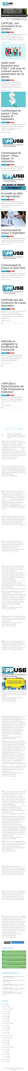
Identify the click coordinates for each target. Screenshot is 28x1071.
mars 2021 (5, 1044)
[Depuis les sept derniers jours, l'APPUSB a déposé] (14, 753)
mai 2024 (5, 1021)
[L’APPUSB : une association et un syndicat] (13, 51)
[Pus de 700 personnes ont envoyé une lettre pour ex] (14, 577)
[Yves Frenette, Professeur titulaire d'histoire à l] (14, 702)
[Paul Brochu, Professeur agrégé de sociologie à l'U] (14, 778)
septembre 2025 (7, 1009)
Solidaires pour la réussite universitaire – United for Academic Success (12, 993)
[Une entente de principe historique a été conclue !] (14, 502)
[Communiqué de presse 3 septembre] (13, 253)
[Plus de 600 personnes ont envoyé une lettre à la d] (14, 803)
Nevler (10, 1068)
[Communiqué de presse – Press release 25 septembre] (13, 141)
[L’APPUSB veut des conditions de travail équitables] (13, 330)
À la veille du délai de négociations (12, 195)
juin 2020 (5, 1049)
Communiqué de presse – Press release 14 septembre (11, 157)
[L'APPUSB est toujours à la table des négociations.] (14, 878)
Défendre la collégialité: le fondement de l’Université (9, 345)
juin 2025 (5, 1016)
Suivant (20, 428)
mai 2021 (5, 1040)
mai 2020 (5, 1052)
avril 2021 (5, 1042)
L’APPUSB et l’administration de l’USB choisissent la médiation (12, 388)
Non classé (3, 32)
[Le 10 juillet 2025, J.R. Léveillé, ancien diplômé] (14, 928)
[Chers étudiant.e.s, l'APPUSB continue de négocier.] (14, 527)
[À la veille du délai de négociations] (13, 218)
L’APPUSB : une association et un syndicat (11, 26)
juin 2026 (5, 1004)
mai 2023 (5, 1030)
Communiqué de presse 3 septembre (13, 231)
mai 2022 (5, 1033)
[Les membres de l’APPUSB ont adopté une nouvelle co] (14, 452)
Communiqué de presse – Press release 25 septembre (11, 115)
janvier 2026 (6, 1006)
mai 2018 (5, 1061)
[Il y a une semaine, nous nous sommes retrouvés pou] (14, 552)
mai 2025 (5, 1018)
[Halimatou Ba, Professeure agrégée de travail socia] (14, 627)
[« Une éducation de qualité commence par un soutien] (14, 677)
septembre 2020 (7, 1047)
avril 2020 (5, 1054)
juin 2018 (5, 1059)
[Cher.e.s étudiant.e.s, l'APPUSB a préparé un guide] (14, 903)
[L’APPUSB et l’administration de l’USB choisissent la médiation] (13, 414)
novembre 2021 (7, 1035)
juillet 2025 (6, 1013)
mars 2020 (5, 1056)
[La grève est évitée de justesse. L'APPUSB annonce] (14, 477)
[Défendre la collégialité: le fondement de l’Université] (13, 372)
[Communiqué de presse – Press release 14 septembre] (13, 182)
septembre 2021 (7, 1037)
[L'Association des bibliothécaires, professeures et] (14, 727)
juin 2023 (5, 1028)
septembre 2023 (7, 1023)
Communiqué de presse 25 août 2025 (13, 266)
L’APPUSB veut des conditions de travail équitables (13, 302)
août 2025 (5, 1011)
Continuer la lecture (6, 42)
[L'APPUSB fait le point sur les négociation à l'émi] (14, 853)
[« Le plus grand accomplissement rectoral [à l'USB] (14, 602)
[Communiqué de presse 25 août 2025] (13, 288)
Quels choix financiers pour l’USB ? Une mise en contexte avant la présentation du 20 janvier (13, 69)
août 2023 (5, 1025)
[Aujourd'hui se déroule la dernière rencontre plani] (14, 652)
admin (12, 32)
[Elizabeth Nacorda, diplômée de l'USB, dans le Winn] (14, 828)
